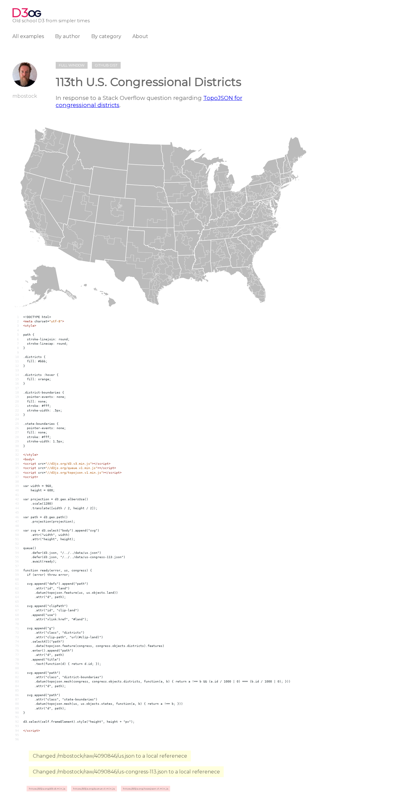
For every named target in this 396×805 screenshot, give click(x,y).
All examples (28, 36)
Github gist (106, 65)
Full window (71, 65)
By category (106, 36)
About (140, 36)
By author (67, 36)
